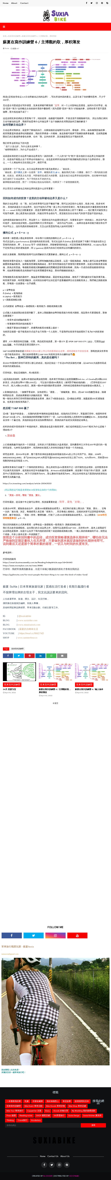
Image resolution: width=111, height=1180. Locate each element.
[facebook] (86, 3)
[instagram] (97, 3)
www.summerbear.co (27, 637)
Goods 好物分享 (60, 1111)
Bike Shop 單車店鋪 (77, 1106)
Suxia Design (73, 1116)
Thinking (10, 1120)
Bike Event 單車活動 (33, 1106)
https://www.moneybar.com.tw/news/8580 (23, 566)
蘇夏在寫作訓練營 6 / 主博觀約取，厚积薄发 (55, 691)
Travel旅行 (22, 1120)
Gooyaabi (74, 1176)
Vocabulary (36, 1120)
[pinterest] (102, 3)
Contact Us (52, 1156)
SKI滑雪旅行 (59, 1116)
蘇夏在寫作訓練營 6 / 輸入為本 (89, 689)
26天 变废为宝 (9, 689)
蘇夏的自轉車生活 (28, 629)
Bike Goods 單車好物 (55, 1106)
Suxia (7, 48)
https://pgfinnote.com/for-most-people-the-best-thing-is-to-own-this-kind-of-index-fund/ (45, 575)
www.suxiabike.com (27, 620)
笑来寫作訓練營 (14, 36)
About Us (65, 1156)
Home (5, 3)
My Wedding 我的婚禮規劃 (83, 1111)
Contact (24, 3)
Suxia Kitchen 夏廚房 (92, 1116)
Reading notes (26, 1116)
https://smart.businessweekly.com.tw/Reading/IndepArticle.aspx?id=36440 (37, 563)
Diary (47, 1111)
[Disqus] (55, 811)
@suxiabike (25, 616)
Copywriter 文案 (34, 1111)
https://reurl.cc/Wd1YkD (31, 633)
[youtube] (77, 935)
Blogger (47, 1176)
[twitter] (92, 3)
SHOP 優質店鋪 (43, 1116)
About (14, 3)
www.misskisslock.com (29, 625)
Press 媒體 (11, 1116)
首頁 (4, 36)
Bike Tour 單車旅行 (15, 1111)
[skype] (106, 3)
